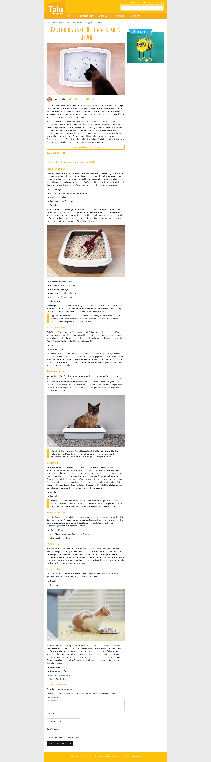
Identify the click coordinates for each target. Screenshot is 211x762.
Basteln (70, 16)
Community (135, 16)
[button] (76, 16)
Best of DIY (75, 756)
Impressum (160, 2)
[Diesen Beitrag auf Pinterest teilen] (70, 99)
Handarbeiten (86, 16)
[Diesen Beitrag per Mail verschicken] (87, 99)
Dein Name (51, 714)
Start (48, 23)
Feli (55, 99)
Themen (144, 2)
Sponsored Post (134, 2)
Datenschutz (116, 756)
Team (100, 756)
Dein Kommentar (53, 698)
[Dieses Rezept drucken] (93, 99)
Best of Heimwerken (88, 756)
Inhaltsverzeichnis (85, 147)
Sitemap (151, 2)
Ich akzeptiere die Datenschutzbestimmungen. (65, 737)
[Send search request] (161, 7)
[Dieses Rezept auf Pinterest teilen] (81, 99)
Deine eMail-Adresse (54, 721)
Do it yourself (57, 23)
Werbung (126, 756)
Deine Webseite (52, 729)
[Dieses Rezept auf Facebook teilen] (76, 99)
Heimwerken (118, 16)
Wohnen (103, 16)
